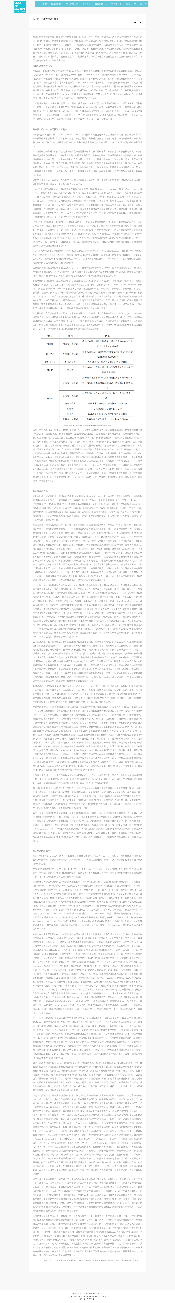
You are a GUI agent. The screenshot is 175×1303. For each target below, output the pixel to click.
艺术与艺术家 (72, 4)
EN (146, 4)
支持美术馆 (116, 4)
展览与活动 (56, 4)
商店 (128, 4)
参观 (45, 4)
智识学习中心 (101, 4)
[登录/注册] (141, 4)
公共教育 (86, 4)
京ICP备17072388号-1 (87, 1299)
